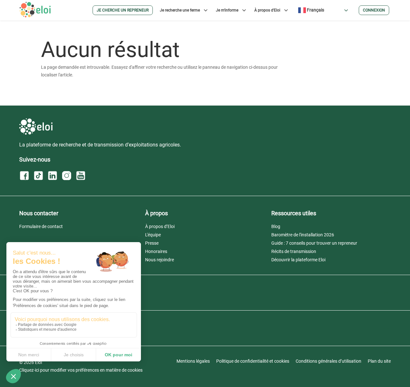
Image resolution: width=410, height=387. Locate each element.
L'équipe (153, 234)
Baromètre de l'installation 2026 (302, 234)
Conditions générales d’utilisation (328, 361)
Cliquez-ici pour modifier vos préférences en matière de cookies (81, 370)
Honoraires (156, 251)
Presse (152, 243)
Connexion (374, 10)
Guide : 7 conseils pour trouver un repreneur (314, 243)
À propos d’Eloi (160, 226)
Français (315, 9)
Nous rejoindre (159, 259)
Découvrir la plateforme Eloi (298, 259)
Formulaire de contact (41, 226)
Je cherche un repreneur (123, 10)
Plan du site (379, 361)
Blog (275, 226)
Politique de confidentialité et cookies (252, 361)
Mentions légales (193, 361)
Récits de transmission (293, 251)
